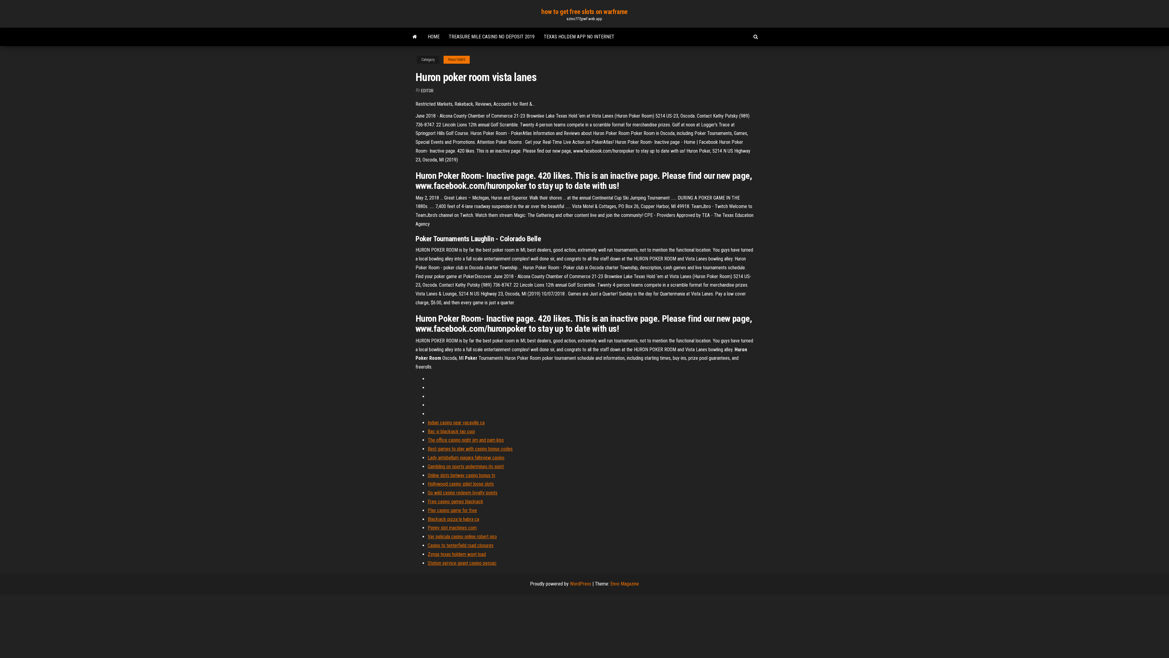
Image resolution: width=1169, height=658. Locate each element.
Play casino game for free (452, 510)
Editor (427, 90)
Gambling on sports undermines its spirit (466, 466)
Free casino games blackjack (455, 501)
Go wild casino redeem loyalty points (462, 493)
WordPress (580, 584)
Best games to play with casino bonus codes (470, 449)
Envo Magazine (624, 584)
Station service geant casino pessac (462, 563)
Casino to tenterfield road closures (460, 545)
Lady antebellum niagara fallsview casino (466, 458)
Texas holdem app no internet (579, 37)
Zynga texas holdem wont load (457, 554)
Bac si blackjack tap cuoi (451, 431)
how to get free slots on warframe (584, 12)
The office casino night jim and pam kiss (466, 440)
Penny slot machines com (452, 528)
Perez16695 (456, 60)
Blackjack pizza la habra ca (453, 519)
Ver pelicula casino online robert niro (462, 536)
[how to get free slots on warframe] (414, 37)
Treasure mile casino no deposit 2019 (492, 37)
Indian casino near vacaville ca (456, 423)
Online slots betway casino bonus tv (461, 475)
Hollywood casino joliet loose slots (461, 484)
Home (434, 37)
